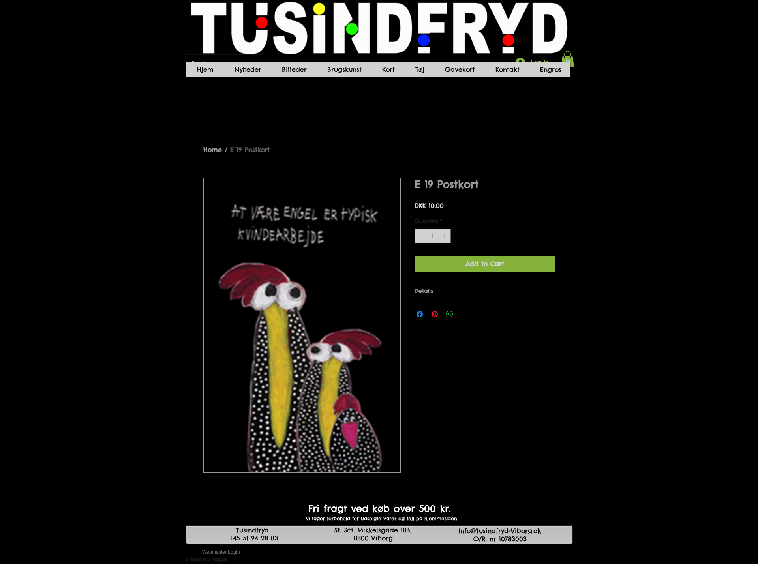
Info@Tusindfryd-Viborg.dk (499, 531)
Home (212, 150)
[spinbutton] (433, 236)
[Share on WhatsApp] (449, 314)
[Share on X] (464, 314)
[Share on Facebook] (419, 314)
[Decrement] (421, 236)
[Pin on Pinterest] (434, 314)
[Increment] (445, 236)
